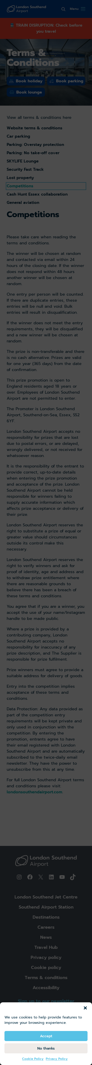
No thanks (46, 1048)
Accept (46, 1036)
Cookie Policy (33, 1058)
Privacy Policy (57, 1058)
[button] (85, 1008)
